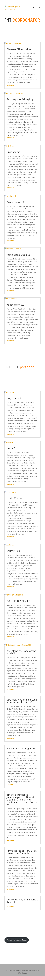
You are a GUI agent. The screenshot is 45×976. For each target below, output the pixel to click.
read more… (11, 85)
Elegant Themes (22, 970)
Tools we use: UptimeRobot (17, 940)
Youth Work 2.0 (15, 304)
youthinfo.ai (14, 550)
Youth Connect (15, 498)
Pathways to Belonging (20, 99)
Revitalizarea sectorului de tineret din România (22, 852)
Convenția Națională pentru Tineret (22, 901)
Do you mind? (14, 398)
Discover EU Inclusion (19, 49)
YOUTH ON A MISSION (19, 600)
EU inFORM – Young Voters (22, 748)
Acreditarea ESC (16, 202)
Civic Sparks (13, 152)
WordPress (22, 973)
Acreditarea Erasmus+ (19, 254)
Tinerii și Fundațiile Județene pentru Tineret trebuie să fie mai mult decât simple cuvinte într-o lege (22, 799)
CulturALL (12, 448)
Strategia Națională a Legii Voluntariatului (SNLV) (22, 701)
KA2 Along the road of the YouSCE (21, 652)
